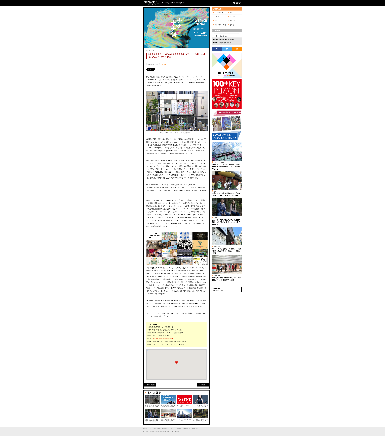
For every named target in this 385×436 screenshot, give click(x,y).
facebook (217, 49)
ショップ (217, 16)
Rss (240, 3)
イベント (165, 64)
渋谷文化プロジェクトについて (161, 428)
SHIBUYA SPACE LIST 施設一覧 (227, 43)
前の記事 (150, 384)
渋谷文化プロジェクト (151, 3)
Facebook (234, 3)
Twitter (237, 3)
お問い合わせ (196, 428)
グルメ (232, 12)
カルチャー (218, 21)
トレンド (232, 16)
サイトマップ (187, 428)
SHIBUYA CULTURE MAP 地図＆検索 (227, 39)
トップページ (147, 428)
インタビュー (219, 12)
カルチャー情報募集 (176, 428)
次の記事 (203, 384)
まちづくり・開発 (220, 25)
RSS (237, 49)
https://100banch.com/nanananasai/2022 (164, 338)
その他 (232, 25)
